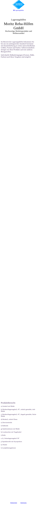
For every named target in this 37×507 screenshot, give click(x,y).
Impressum (23, 502)
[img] (18, 4)
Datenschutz (13, 502)
